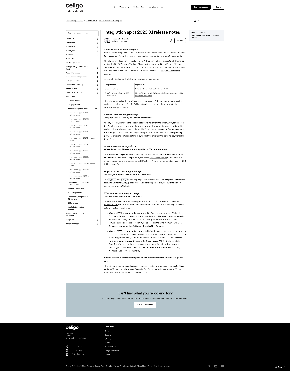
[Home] (114, 7)
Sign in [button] (218, 7)
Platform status (139, 7)
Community (124, 7)
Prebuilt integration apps (110, 21)
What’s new (91, 21)
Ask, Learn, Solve (156, 7)
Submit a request (201, 7)
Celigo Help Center (74, 21)
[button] (82, 39)
